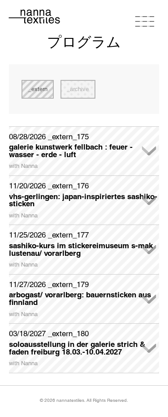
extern (39, 89)
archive (79, 89)
